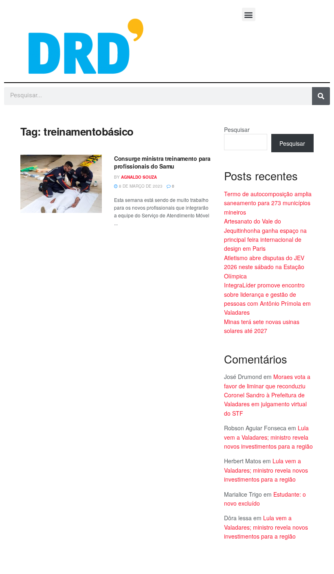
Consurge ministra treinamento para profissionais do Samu (162, 162)
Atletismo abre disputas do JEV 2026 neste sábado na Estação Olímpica (264, 267)
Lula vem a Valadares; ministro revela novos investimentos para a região (268, 437)
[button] (248, 14)
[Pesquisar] (321, 96)
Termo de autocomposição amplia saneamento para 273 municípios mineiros (268, 203)
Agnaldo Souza (139, 177)
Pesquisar (237, 129)
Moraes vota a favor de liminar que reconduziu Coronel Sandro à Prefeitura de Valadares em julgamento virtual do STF (267, 394)
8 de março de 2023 (140, 186)
